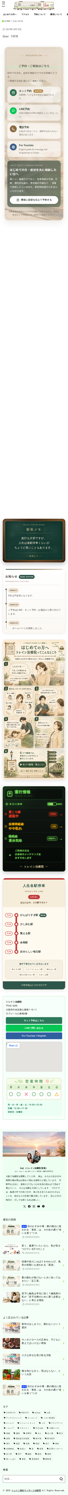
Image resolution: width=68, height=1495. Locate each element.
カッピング (32, 1418)
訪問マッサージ (56, 1449)
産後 (28, 1443)
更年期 (38, 1438)
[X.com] (24, 1206)
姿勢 (8, 1438)
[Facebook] (29, 1206)
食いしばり (11, 1459)
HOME (7, 21)
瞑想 (38, 1443)
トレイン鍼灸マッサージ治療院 (26, 1490)
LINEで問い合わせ (34, 1028)
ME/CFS (25, 1413)
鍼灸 (30, 1454)
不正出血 (39, 1428)
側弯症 (29, 1433)
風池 (39, 1454)
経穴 (47, 1443)
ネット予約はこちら (34, 1020)
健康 (18, 1433)
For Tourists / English (34, 1035)
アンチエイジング (14, 1418)
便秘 (8, 1433)
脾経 (57, 1443)
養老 (24, 1459)
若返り (23, 1449)
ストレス (10, 1423)
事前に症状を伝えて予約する (36, 199)
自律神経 (10, 1449)
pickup (38, 1413)
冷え (39, 1433)
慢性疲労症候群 (23, 1438)
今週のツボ (54, 1428)
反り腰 (50, 1433)
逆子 (20, 1454)
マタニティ (25, 1428)
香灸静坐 (35, 1459)
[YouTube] (38, 1206)
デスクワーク (57, 1423)
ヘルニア (10, 1428)
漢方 (8, 1443)
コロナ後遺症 (49, 1418)
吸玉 (61, 1433)
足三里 (9, 1454)
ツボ (43, 1423)
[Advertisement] (34, 374)
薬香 (41, 1449)
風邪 (49, 1454)
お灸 (48, 1413)
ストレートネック (27, 1423)
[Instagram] (34, 1206)
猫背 (18, 1443)
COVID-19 (10, 1413)
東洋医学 (51, 1438)
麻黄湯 (48, 1459)
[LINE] (43, 1206)
